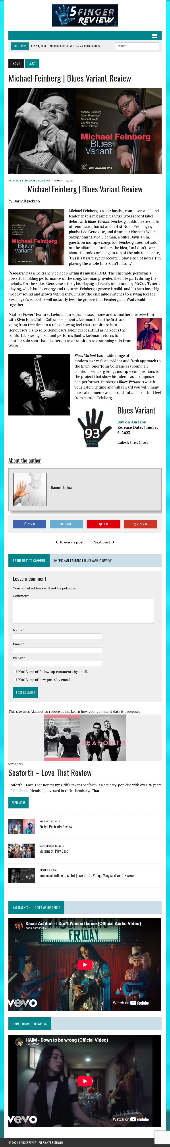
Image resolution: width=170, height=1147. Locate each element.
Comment (21, 595)
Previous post (72, 542)
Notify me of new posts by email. (44, 679)
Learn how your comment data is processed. (106, 711)
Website (19, 657)
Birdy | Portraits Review (55, 826)
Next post (101, 542)
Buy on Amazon (131, 422)
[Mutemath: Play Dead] (21, 855)
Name (18, 630)
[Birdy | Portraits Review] (21, 831)
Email (17, 644)
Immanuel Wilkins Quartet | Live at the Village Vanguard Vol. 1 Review (86, 875)
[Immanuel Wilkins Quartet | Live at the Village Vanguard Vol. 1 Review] (21, 879)
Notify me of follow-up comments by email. (53, 671)
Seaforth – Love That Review (50, 772)
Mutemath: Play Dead (53, 851)
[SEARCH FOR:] (137, 45)
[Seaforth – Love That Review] (85, 757)
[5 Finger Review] (84, 15)
